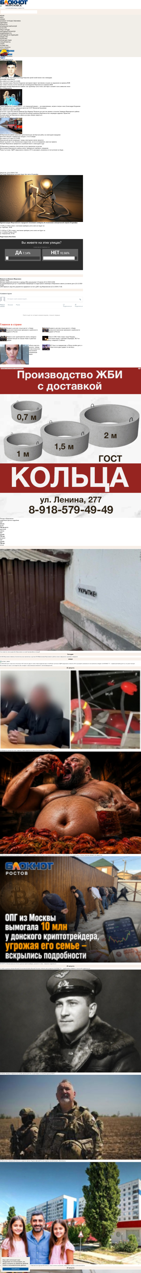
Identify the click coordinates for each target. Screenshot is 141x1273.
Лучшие (10, 305)
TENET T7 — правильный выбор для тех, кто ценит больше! (120, 663)
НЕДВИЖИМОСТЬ (6, 33)
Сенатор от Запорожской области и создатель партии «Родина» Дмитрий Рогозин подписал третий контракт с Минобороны (34, 1160)
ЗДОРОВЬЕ (4, 22)
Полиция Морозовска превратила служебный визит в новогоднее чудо (22, 143)
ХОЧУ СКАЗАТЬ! (5, 47)
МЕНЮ (2, 15)
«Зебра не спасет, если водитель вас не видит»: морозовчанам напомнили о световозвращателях (27, 665)
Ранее (18, 305)
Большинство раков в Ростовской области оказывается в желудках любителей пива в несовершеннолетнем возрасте (32, 855)
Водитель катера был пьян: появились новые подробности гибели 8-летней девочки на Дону (26, 750)
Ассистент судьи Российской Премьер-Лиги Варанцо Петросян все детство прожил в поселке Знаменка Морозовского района (39, 111)
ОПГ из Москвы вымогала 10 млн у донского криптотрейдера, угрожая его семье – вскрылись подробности (29, 963)
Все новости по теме (6, 81)
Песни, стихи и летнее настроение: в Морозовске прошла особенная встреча (65, 1265)
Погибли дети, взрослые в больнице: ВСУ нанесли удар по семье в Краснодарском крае (25, 663)
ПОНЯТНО (16, 1269)
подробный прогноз (6, 520)
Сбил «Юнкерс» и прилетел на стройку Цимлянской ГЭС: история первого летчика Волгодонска (27, 1073)
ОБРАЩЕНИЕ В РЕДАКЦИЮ (9, 35)
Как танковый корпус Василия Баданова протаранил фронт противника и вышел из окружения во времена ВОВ (35, 83)
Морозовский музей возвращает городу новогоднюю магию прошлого (22, 140)
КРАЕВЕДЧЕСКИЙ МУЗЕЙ (8, 26)
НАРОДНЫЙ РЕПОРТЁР (8, 31)
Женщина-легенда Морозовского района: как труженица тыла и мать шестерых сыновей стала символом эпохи (35, 86)
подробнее (15, 520)
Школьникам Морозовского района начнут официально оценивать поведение (58, 656)
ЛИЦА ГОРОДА (5, 30)
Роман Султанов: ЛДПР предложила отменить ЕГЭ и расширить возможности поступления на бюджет (76, 663)
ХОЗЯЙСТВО (4, 45)
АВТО (2, 17)
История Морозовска (6, 59)
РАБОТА (11, 51)
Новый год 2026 (5, 117)
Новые (2, 305)
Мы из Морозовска (6, 88)
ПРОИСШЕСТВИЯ (5, 40)
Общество (3, 173)
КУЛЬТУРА (3, 28)
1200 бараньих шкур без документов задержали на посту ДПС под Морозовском (25, 286)
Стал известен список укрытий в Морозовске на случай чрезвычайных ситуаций (20, 651)
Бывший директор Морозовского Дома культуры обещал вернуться (21, 115)
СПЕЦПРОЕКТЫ (5, 42)
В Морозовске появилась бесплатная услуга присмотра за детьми (19, 656)
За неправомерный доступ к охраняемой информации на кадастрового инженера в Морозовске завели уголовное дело (37, 283)
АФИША (2, 19)
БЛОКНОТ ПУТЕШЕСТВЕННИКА (10, 21)
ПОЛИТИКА (3, 38)
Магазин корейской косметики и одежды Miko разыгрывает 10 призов (21, 282)
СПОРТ (2, 44)
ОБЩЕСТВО (4, 37)
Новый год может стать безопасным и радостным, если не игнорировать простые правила (28, 142)
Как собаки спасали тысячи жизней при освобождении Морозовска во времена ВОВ (26, 85)
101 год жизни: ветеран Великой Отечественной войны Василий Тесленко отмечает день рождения (28, 968)
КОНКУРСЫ (4, 24)
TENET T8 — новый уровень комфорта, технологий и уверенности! (73, 968)
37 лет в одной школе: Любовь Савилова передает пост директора (85, 855)
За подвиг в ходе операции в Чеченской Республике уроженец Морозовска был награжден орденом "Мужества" (35, 113)
